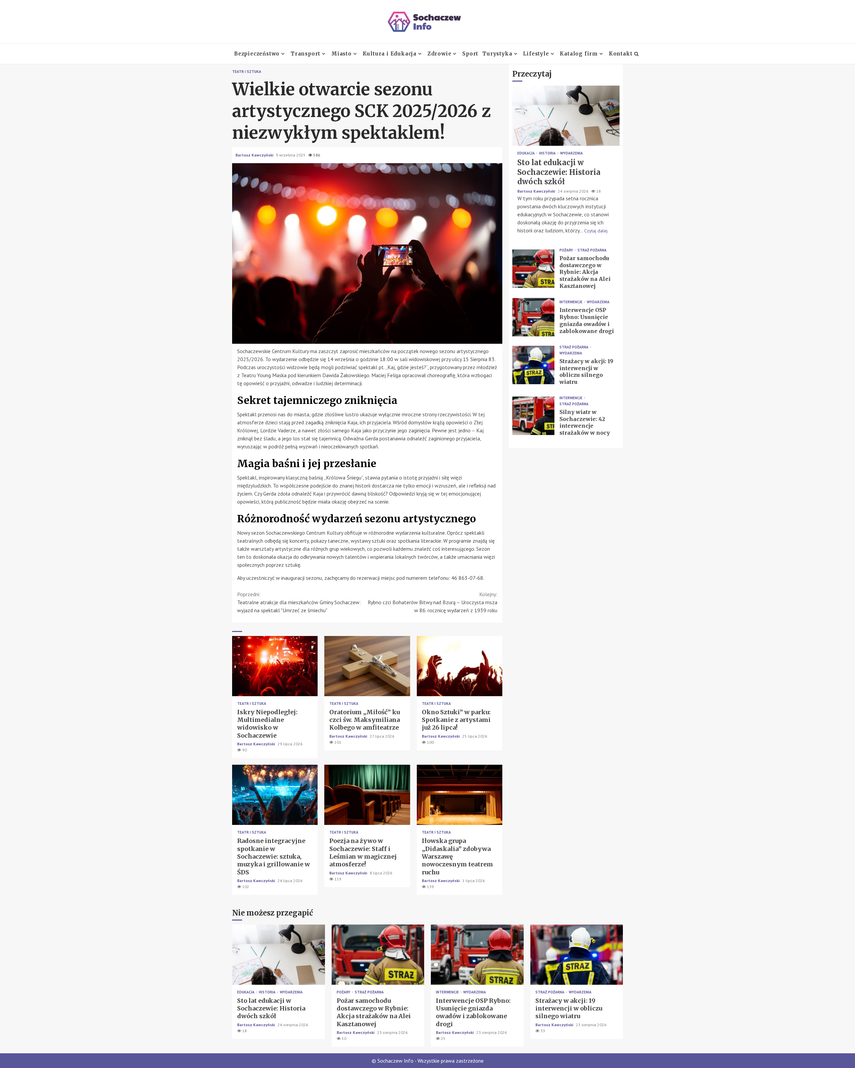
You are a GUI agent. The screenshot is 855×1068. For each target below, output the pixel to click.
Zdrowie (440, 53)
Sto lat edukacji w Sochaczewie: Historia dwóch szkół (566, 116)
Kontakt (621, 53)
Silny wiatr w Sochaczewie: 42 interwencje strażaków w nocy (533, 416)
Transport (305, 53)
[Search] (636, 53)
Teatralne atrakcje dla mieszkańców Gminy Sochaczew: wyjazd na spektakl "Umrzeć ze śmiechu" (299, 602)
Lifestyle (536, 53)
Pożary (566, 250)
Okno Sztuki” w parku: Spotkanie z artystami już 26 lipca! (459, 666)
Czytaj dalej (596, 230)
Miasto (341, 53)
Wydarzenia (571, 153)
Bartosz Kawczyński (254, 154)
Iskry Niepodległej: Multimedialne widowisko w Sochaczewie (275, 666)
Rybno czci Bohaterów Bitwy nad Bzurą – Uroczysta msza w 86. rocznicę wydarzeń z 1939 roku (432, 602)
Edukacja (526, 153)
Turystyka (497, 53)
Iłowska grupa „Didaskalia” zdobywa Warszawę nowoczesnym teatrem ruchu (459, 795)
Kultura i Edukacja (389, 53)
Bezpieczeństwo (257, 53)
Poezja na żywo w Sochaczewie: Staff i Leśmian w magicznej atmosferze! (367, 795)
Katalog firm (579, 53)
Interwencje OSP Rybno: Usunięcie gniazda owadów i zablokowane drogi (533, 317)
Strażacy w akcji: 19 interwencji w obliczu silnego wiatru (533, 365)
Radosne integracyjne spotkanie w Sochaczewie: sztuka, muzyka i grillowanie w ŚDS (275, 795)
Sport (470, 53)
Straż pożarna (592, 250)
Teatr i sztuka (246, 72)
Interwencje (571, 302)
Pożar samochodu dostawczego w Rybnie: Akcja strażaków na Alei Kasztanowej (533, 268)
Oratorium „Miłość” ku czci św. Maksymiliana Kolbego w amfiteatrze (367, 666)
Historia (548, 153)
